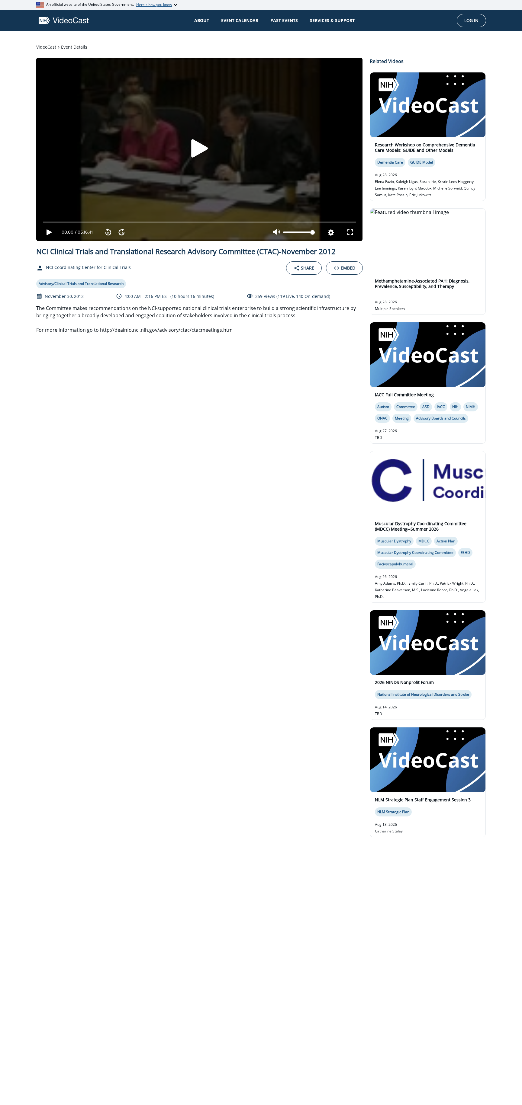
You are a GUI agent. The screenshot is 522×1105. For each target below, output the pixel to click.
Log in (471, 20)
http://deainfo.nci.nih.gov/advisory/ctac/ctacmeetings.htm (166, 330)
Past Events (284, 20)
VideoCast (46, 47)
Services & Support (332, 20)
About (201, 20)
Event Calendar (239, 20)
